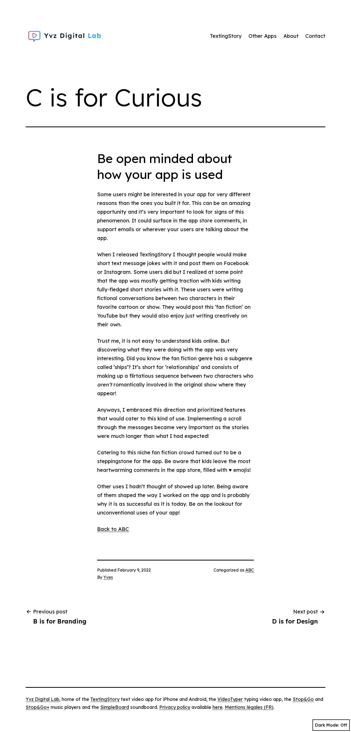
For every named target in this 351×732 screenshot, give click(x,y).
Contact (315, 36)
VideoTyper (230, 699)
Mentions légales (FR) (249, 707)
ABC (249, 570)
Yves (108, 577)
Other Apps (262, 36)
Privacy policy (174, 707)
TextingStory (226, 36)
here (218, 707)
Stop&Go (303, 699)
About (291, 36)
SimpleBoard (114, 707)
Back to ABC (113, 529)
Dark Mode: (327, 725)
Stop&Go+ (37, 707)
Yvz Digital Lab (42, 699)
